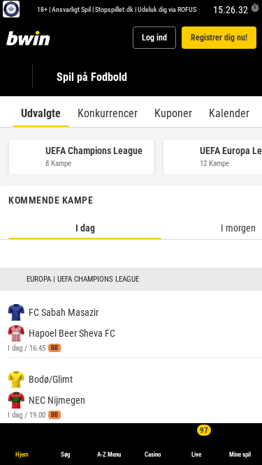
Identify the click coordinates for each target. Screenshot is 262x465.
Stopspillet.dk (114, 9)
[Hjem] (31, 38)
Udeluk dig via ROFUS (167, 9)
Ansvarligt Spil (71, 9)
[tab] (41, 111)
